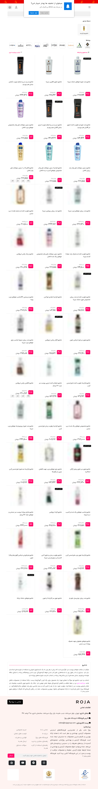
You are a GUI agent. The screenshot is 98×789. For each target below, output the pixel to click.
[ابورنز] (29, 45)
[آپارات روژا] (12, 763)
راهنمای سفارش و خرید (39, 741)
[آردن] (71, 45)
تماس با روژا (16, 702)
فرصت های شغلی (20, 733)
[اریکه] (21, 45)
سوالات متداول (21, 745)
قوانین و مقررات (20, 737)
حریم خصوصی (21, 730)
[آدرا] (87, 45)
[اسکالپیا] (12, 45)
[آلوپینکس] (54, 45)
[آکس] (62, 45)
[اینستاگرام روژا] (44, 763)
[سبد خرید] (9, 7)
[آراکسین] (79, 45)
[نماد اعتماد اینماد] (85, 774)
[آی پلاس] (46, 45)
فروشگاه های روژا (70, 718)
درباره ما (45, 733)
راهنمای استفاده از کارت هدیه (39, 746)
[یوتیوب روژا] (23, 763)
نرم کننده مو (81, 683)
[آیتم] (37, 45)
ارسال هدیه (22, 741)
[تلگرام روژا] (33, 763)
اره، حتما (33, 13)
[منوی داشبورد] (16, 7)
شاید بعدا (44, 13)
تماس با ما (44, 730)
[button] (89, 7)
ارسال (11, 756)
